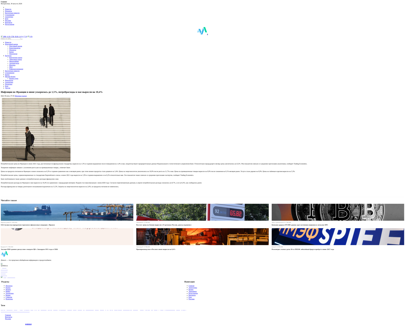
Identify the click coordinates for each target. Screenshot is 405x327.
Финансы (8, 11)
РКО (11, 67)
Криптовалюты (14, 48)
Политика (8, 84)
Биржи (8, 295)
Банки (11, 52)
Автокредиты (14, 63)
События (9, 297)
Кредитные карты (15, 57)
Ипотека (12, 65)
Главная (191, 286)
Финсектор (13, 54)
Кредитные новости (12, 13)
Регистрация (9, 24)
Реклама (8, 20)
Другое (7, 88)
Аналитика (9, 17)
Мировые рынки (21, 96)
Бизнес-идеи (13, 78)
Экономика (193, 291)
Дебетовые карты (15, 59)
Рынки (8, 288)
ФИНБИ (28, 324)
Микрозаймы (14, 61)
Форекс (8, 289)
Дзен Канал (7, 264)
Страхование (9, 15)
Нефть (8, 291)
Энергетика (193, 288)
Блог (6, 19)
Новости (8, 9)
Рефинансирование (16, 69)
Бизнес (191, 289)
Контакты (8, 22)
